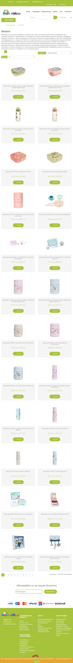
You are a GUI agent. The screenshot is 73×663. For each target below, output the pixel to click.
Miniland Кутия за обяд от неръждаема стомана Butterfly (55, 86)
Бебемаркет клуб (37, 1)
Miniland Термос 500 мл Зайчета (18, 471)
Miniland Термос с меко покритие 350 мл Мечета (18, 429)
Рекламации (23, 626)
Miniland (21, 25)
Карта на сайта (24, 629)
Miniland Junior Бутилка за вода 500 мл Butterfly (55, 129)
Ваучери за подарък (23, 1)
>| (32, 575)
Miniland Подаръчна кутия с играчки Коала (18, 557)
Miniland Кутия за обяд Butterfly (18, 172)
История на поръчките (63, 630)
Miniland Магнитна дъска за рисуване (18, 514)
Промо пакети (46, 11)
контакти (68, 11)
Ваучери (40, 626)
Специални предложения (45, 619)
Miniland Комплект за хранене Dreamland (54, 214)
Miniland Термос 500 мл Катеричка (55, 428)
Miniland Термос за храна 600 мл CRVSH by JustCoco (18, 215)
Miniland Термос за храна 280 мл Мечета (18, 386)
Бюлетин (58, 632)
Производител (10, 25)
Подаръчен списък (62, 626)
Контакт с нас (24, 622)
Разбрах (36, 661)
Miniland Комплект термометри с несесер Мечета (54, 258)
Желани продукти (61, 624)
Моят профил (60, 623)
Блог (61, 11)
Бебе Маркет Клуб (43, 632)
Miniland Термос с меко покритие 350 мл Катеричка (55, 386)
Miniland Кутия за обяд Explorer (54, 172)
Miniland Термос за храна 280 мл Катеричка (55, 343)
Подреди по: (42, 53)
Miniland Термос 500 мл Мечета (54, 471)
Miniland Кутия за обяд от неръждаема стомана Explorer (18, 86)
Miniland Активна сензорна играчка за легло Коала (54, 557)
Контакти (49, 4)
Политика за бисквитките (63, 659)
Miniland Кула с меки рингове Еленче (55, 514)
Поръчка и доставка (26, 624)
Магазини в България (44, 621)
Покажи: (4, 57)
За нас (28, 11)
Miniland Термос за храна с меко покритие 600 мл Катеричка (18, 301)
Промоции (35, 11)
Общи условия (24, 628)
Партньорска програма (45, 628)
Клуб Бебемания (43, 630)
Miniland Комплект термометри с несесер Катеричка (18, 258)
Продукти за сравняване (63, 628)
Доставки (10, 1)
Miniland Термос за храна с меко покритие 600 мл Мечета (55, 301)
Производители (42, 623)
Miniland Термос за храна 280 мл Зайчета (18, 343)
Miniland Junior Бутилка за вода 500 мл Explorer (18, 129)
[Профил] (70, 4)
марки (55, 11)
